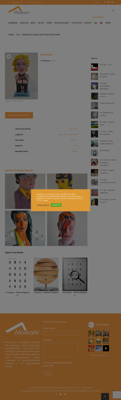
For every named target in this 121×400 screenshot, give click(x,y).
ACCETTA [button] (56, 205)
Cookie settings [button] (43, 205)
